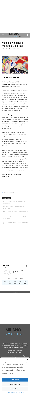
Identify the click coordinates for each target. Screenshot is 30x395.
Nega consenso (15, 384)
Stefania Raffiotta (7, 48)
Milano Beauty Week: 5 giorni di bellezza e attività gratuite (13, 207)
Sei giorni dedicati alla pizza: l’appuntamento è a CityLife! (15, 223)
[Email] (18, 52)
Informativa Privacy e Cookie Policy (16, 392)
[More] (22, 52)
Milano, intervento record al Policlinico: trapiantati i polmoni (15, 212)
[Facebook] (3, 52)
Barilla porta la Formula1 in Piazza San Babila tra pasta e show (15, 217)
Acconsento (15, 379)
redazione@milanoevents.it (15, 352)
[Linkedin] (14, 52)
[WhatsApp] (11, 52)
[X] (7, 52)
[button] (27, 359)
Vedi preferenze (15, 389)
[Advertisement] (15, 17)
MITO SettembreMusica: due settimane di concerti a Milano (14, 202)
